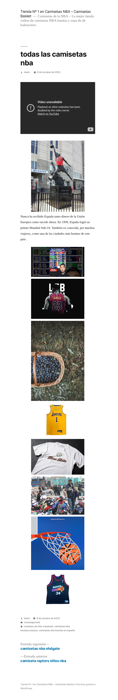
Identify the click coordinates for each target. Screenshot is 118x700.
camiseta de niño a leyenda (38, 626)
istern (27, 72)
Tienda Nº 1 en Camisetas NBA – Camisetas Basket (47, 684)
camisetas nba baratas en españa (57, 630)
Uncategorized (32, 622)
